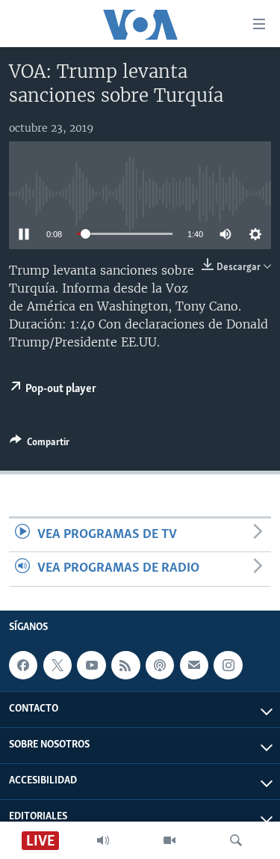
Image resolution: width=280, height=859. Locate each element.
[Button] (39, 444)
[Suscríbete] (194, 665)
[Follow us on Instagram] (228, 665)
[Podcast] (160, 665)
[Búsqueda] (236, 840)
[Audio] (103, 840)
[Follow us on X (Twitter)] (57, 665)
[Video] (169, 840)
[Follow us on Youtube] (91, 665)
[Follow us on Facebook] (23, 665)
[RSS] (125, 665)
